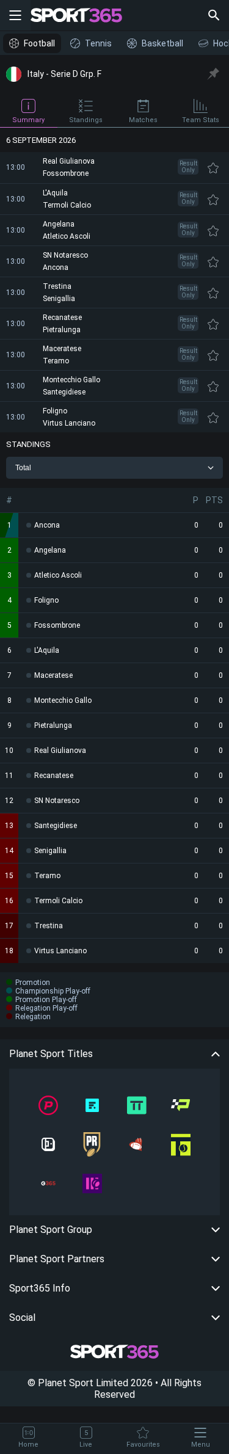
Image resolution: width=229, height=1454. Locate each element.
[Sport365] (84, 15)
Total (23, 467)
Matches (143, 120)
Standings (86, 120)
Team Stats (200, 120)
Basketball (162, 43)
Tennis (98, 43)
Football (39, 43)
